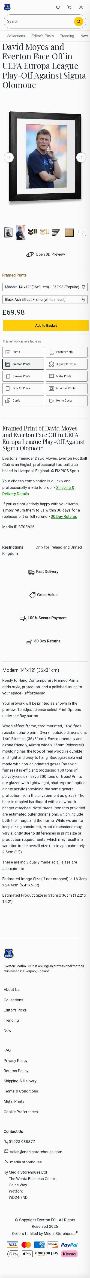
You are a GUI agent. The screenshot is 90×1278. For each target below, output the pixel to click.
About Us (12, 989)
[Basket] (69, 7)
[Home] (19, 7)
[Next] (81, 157)
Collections (16, 36)
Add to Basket (46, 325)
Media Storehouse (59, 1233)
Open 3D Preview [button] (50, 254)
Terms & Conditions (21, 1091)
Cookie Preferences (21, 1111)
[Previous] (9, 157)
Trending (67, 36)
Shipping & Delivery (20, 1081)
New (84, 36)
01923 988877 (22, 1141)
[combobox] (39, 21)
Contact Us (13, 1131)
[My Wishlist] (58, 7)
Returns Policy (16, 1070)
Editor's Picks (43, 36)
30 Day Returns (64, 516)
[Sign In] (81, 7)
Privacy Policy (15, 1060)
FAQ (7, 1050)
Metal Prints (14, 1101)
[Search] (78, 21)
